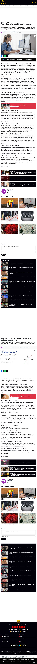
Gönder (3, 254)
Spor (18, 5)
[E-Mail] (7, 193)
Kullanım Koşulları (13, 657)
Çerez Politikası (4, 657)
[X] (14, 627)
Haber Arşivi (22, 641)
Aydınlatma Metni (21, 657)
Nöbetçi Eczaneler (5, 634)
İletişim (16, 656)
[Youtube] (21, 627)
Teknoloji (32, 5)
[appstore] (14, 645)
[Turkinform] (3, 2)
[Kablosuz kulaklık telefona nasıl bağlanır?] (27, 216)
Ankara (34, 648)
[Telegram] (19, 627)
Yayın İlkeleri (14, 658)
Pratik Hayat (27, 5)
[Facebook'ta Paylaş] (1, 56)
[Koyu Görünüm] (32, 2)
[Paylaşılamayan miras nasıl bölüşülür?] (9, 216)
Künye (11, 656)
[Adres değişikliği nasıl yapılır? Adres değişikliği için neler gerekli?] (27, 203)
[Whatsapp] (24, 627)
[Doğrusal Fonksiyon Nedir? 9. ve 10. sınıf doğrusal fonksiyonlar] (18, 359)
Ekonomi (14, 5)
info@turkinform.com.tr (15, 631)
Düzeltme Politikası (21, 658)
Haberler (2, 22)
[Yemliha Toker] (3, 191)
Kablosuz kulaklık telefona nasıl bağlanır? (26, 511)
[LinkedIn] (17, 627)
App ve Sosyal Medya (5, 658)
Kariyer (21, 636)
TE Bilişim (33, 657)
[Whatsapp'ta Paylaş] (5, 56)
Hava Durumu (22, 634)
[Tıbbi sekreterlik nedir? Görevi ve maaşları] (18, 44)
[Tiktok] (23, 627)
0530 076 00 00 (24, 629)
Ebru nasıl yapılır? (22, 234)
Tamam (34, 662)
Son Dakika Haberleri (5, 641)
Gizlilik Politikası (4, 656)
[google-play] (23, 645)
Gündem (2, 5)
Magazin (22, 5)
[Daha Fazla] (7, 56)
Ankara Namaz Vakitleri (5, 636)
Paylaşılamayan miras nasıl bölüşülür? (7, 511)
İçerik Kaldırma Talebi (23, 656)
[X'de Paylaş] (3, 56)
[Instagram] (16, 627)
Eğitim (31, 648)
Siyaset (10, 5)
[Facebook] (12, 627)
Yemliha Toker (9, 190)
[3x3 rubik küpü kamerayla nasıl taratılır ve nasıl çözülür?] (9, 203)
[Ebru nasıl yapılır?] (27, 228)
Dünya (6, 5)
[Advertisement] (18, 314)
